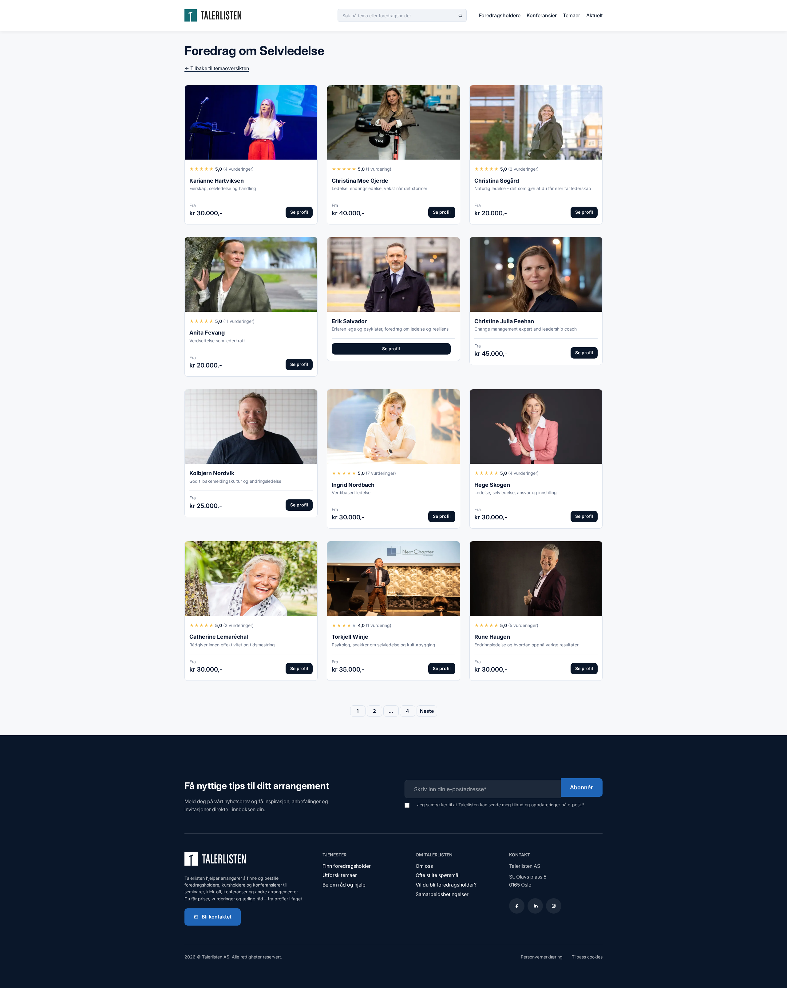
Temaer (571, 15)
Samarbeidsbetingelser (442, 894)
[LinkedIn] (535, 906)
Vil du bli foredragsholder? (446, 885)
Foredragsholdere (499, 15)
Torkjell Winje (350, 636)
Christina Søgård (496, 180)
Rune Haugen (492, 636)
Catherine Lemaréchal (218, 636)
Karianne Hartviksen (216, 180)
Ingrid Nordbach (353, 485)
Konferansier (542, 15)
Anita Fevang (207, 332)
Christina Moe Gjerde (360, 180)
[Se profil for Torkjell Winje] (393, 578)
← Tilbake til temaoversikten (216, 68)
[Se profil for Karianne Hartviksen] (251, 122)
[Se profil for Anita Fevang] (251, 274)
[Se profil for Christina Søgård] (536, 122)
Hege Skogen (492, 485)
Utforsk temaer (339, 875)
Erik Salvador (349, 321)
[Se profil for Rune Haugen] (536, 578)
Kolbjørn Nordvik (211, 473)
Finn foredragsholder (346, 866)
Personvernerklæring (542, 956)
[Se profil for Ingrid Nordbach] (393, 426)
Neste (427, 711)
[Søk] (460, 15)
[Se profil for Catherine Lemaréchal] (251, 578)
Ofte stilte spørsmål (438, 875)
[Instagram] (553, 906)
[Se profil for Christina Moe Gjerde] (393, 122)
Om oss (424, 866)
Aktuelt (594, 15)
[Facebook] (516, 906)
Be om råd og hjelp (344, 885)
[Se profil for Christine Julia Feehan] (536, 274)
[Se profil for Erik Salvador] (393, 274)
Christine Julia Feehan (504, 321)
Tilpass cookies (587, 956)
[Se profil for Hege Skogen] (536, 426)
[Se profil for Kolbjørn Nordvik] (251, 426)
